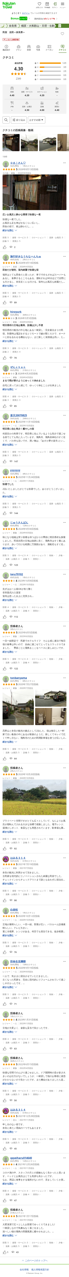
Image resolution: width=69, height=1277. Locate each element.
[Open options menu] (64, 163)
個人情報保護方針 (40, 1269)
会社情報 (24, 1269)
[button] (11, 142)
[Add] (62, 33)
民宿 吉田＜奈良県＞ (14, 32)
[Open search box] (6, 119)
